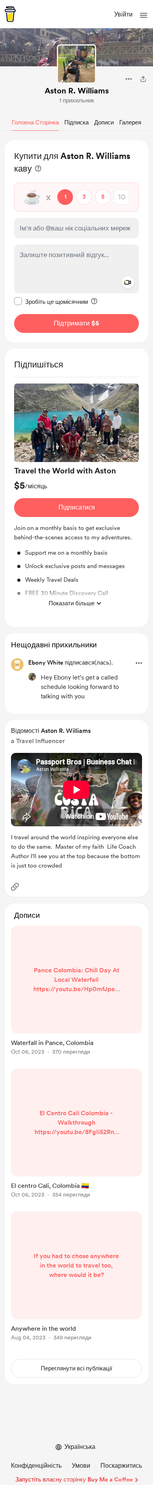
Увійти (123, 14)
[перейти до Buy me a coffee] (10, 14)
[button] (143, 15)
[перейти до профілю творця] (76, 64)
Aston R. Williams (77, 90)
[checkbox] (51, 301)
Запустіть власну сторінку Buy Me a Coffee (74, 1479)
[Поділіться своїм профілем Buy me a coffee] (143, 79)
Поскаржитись (121, 1465)
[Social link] (15, 887)
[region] (76, 241)
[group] (76, 498)
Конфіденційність (36, 1465)
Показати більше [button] (72, 603)
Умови (81, 1465)
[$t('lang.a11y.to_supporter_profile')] (32, 676)
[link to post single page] (76, 992)
